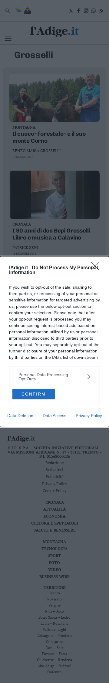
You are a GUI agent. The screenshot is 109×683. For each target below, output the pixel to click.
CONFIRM (33, 394)
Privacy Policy (89, 415)
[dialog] (54, 341)
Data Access (54, 415)
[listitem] (54, 376)
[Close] (97, 268)
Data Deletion (20, 415)
